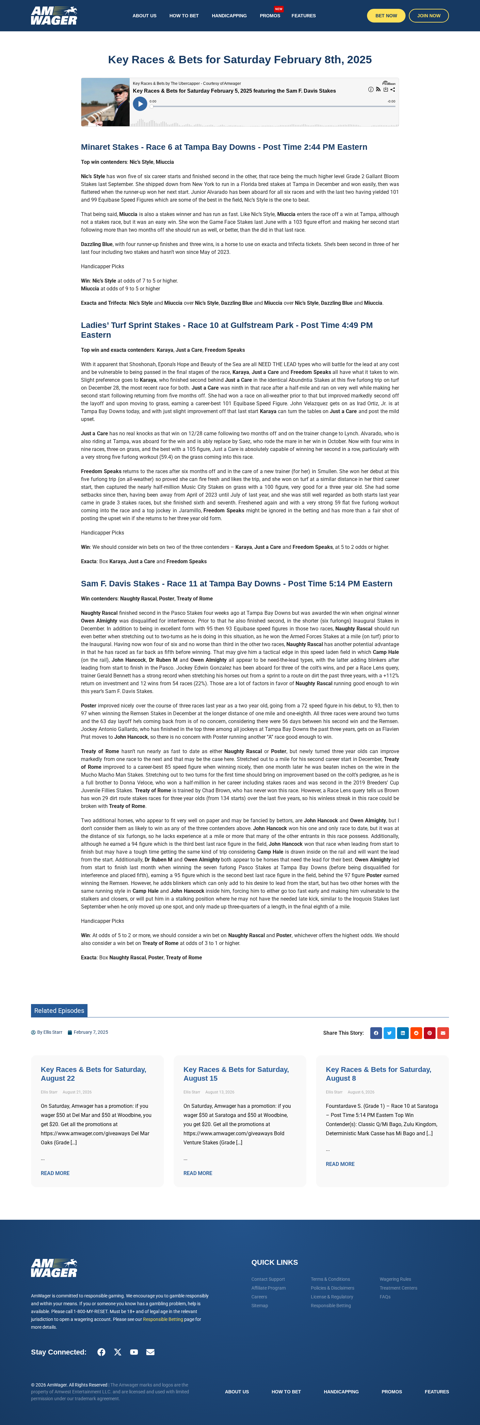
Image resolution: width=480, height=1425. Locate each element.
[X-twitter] (117, 1352)
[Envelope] (150, 1352)
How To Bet (184, 15)
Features (304, 15)
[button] (376, 1033)
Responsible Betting (163, 1319)
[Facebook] (101, 1352)
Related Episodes (59, 1011)
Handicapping (229, 15)
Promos (271, 13)
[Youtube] (134, 1352)
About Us (144, 15)
